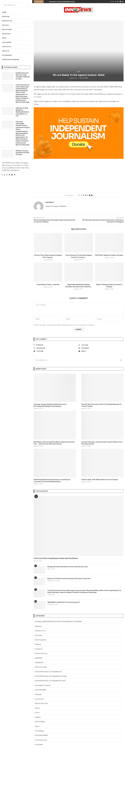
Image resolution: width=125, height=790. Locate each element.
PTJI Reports (7, 55)
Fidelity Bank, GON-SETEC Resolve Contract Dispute (99, 479)
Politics (5, 25)
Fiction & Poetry (41, 653)
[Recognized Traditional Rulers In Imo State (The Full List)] (39, 570)
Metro (37, 708)
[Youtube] (12, 175)
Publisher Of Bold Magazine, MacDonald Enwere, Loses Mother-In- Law (22, 112)
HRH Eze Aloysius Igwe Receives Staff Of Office (22, 152)
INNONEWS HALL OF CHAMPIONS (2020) (51, 676)
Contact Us (6, 46)
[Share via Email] (91, 195)
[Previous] (45, 1)
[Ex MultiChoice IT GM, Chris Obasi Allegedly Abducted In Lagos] (8, 76)
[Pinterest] (9, 175)
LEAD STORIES (7, 29)
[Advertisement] (78, 175)
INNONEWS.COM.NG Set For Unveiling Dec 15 (63, 602)
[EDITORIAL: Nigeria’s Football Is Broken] (109, 242)
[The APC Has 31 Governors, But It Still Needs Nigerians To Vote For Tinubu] (102, 387)
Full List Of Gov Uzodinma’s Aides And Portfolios (56, 558)
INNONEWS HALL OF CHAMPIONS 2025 (50, 681)
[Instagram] (7, 175)
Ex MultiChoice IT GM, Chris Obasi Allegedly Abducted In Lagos (23, 76)
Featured (38, 649)
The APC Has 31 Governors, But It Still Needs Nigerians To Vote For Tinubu (101, 405)
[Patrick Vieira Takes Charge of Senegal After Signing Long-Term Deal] (48, 242)
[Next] (47, 1)
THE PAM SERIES (41, 735)
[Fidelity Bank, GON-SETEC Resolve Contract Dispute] (102, 463)
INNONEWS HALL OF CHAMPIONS (48, 672)
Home (4, 12)
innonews (74, 78)
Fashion (38, 644)
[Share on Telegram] (89, 195)
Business (38, 626)
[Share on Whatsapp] (87, 195)
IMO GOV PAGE (41, 667)
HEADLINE (5, 16)
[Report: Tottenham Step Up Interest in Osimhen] (109, 272)
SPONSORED (40, 722)
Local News (6, 42)
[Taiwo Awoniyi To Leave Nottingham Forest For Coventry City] (78, 242)
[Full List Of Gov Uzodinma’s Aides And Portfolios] (79, 526)
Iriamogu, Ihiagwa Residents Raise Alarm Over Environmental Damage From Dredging (50, 405)
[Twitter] (4, 175)
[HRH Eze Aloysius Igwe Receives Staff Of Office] (8, 154)
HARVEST (38, 658)
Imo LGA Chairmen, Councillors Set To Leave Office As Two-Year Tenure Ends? (102, 443)
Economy (38, 635)
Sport (4, 38)
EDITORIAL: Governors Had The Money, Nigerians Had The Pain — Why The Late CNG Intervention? (54, 443)
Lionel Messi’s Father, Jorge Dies (48, 284)
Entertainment (40, 640)
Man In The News (41, 703)
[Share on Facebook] (81, 195)
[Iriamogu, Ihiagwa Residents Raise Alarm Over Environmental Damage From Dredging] (55, 387)
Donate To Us (7, 21)
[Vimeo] (14, 175)
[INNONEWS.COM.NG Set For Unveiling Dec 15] (39, 605)
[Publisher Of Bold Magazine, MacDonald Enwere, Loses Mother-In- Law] (8, 111)
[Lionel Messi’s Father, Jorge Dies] (48, 272)
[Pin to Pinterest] (85, 195)
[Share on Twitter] (83, 195)
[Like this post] (79, 195)
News (37, 713)
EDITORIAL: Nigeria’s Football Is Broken (109, 255)
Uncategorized (41, 740)
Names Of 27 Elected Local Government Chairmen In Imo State (69, 578)
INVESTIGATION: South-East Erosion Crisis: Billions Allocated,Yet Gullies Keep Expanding (52, 480)
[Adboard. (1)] (79, 109)
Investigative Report (10, 59)
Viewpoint (6, 34)
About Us (5, 51)
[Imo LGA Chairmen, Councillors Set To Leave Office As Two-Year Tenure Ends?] (102, 425)
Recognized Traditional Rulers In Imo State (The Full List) (67, 567)
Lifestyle (38, 694)
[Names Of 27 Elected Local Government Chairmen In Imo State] (39, 581)
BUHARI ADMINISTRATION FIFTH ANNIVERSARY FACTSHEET (58, 621)
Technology (39, 731)
